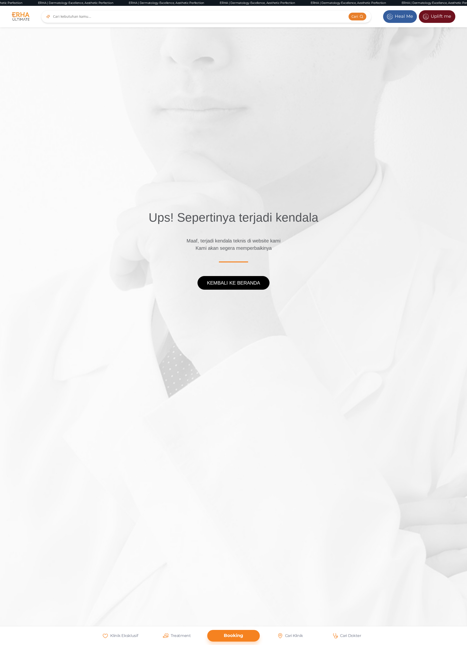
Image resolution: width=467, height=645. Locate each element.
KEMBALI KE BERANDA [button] (233, 283)
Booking (233, 635)
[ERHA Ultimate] (20, 16)
